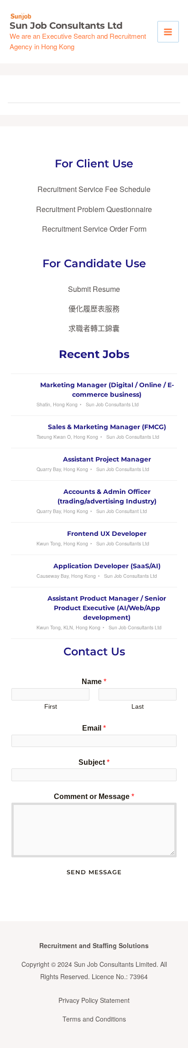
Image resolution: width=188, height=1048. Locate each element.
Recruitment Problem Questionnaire (94, 209)
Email (94, 728)
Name (94, 681)
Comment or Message (94, 796)
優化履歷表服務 (94, 308)
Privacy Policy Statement (94, 1000)
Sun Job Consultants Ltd (66, 25)
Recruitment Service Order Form (94, 228)
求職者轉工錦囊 (94, 328)
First (50, 706)
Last (137, 706)
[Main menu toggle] (168, 32)
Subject (94, 762)
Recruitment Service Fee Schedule (94, 189)
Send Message (94, 872)
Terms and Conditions (94, 1018)
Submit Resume (94, 289)
